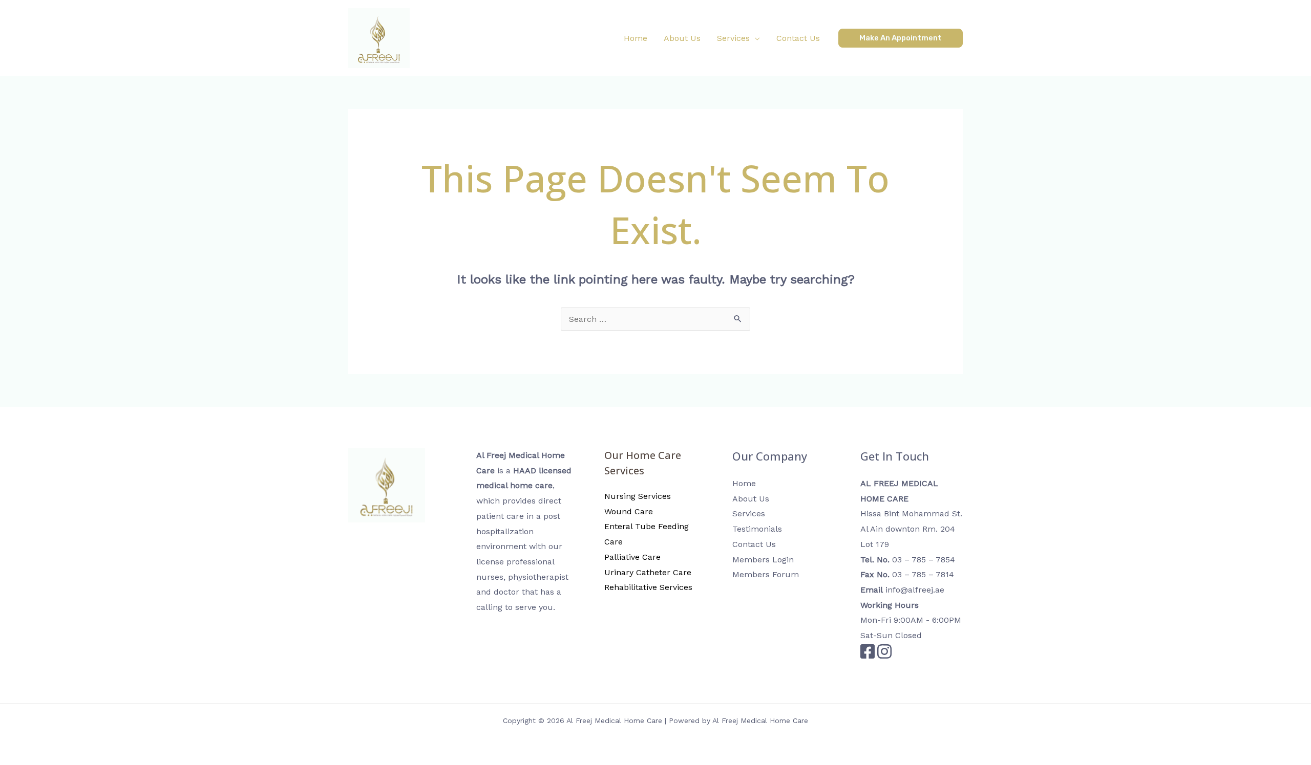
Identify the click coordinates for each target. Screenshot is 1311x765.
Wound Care (628, 511)
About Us (750, 499)
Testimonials (757, 529)
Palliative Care (632, 557)
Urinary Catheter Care (647, 572)
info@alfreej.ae (914, 590)
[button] (738, 38)
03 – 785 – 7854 (923, 559)
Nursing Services (637, 496)
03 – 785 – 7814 (923, 574)
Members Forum (765, 574)
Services (748, 513)
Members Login (763, 559)
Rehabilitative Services (648, 587)
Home (744, 483)
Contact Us (754, 544)
